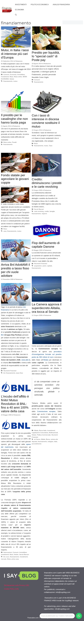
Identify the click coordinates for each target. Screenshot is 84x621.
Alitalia (45, 360)
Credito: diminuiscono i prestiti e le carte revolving (46, 183)
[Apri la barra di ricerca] (16, 14)
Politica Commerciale (44, 435)
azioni (44, 266)
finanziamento (7, 81)
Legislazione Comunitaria (40, 432)
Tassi (50, 145)
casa (4, 231)
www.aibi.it (25, 360)
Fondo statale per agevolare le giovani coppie (15, 178)
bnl (4, 373)
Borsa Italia (42, 430)
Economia (19, 10)
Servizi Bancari (39, 209)
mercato (3, 559)
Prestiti (14, 142)
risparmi (44, 213)
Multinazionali (53, 432)
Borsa (48, 439)
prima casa (15, 559)
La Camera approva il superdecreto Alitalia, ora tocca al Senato (46, 308)
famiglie (52, 211)
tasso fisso (19, 373)
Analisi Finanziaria (61, 4)
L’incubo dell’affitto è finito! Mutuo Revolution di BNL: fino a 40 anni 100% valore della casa (15, 404)
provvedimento (36, 444)
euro (7, 557)
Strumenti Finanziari (40, 263)
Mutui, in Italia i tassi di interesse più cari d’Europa (15, 53)
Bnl (2, 335)
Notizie (12, 79)
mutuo (15, 81)
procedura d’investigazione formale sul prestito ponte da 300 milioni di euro (46, 354)
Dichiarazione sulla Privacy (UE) (16, 585)
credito (46, 211)
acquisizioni (38, 266)
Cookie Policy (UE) (11, 589)
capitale (49, 266)
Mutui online (18, 76)
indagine (50, 441)
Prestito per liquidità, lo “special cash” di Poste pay (46, 56)
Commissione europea (46, 411)
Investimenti (21, 4)
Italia (55, 441)
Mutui (11, 76)
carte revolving (39, 211)
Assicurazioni (7, 552)
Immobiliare (21, 74)
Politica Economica (40, 4)
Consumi (6, 74)
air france (37, 439)
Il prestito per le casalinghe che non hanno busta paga (14, 118)
